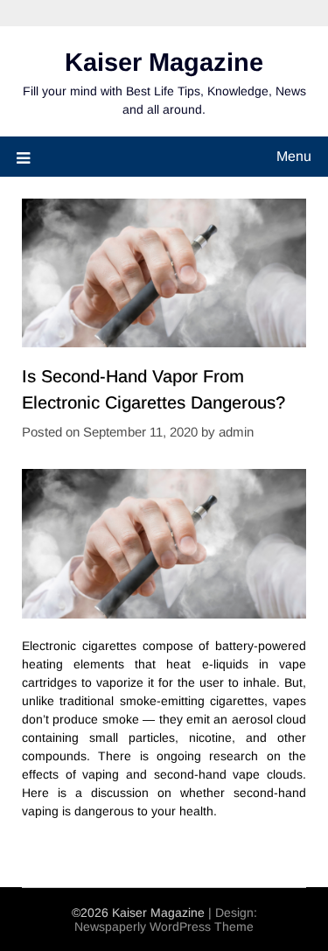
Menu (293, 156)
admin (236, 431)
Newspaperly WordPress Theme (164, 927)
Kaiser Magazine (164, 62)
